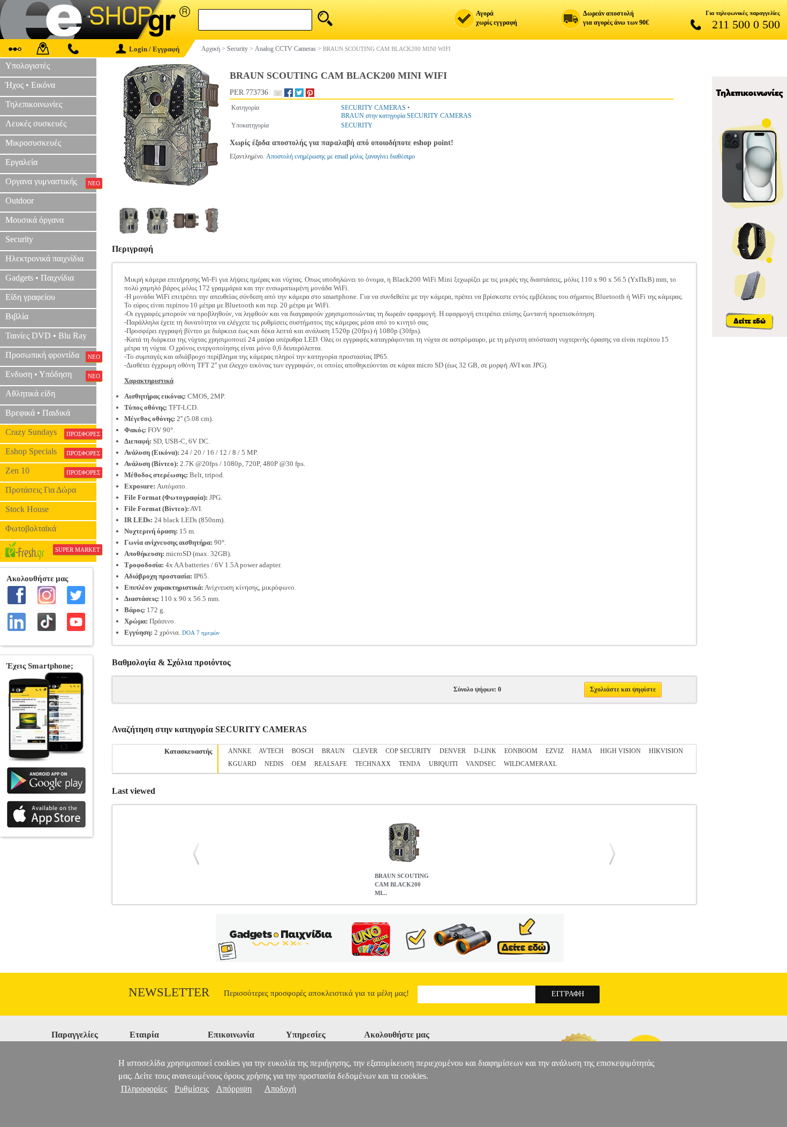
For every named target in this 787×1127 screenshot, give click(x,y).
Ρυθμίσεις (192, 1088)
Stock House (27, 509)
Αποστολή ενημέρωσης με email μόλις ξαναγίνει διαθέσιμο (340, 156)
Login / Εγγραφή (154, 49)
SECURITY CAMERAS (373, 107)
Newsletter (168, 992)
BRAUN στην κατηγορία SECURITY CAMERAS (406, 115)
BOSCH (303, 751)
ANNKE (239, 751)
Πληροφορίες (144, 1088)
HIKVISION (666, 751)
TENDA (410, 764)
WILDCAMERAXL (530, 764)
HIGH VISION (620, 751)
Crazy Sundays (50, 432)
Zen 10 (50, 471)
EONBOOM (521, 751)
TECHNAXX (373, 764)
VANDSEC (481, 764)
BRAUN (333, 751)
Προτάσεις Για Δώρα (40, 489)
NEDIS (274, 764)
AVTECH (271, 751)
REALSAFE (330, 764)
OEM (299, 764)
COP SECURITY (408, 751)
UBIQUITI (443, 764)
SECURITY (357, 125)
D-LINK (485, 751)
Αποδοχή (280, 1088)
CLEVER (365, 751)
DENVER (453, 751)
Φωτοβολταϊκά (30, 528)
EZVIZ (555, 751)
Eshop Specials (50, 451)
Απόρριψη (234, 1088)
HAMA (582, 751)
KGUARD (242, 764)
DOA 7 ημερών (201, 632)
